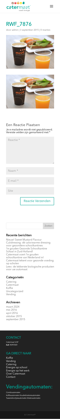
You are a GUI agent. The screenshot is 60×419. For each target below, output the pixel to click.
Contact (10, 377)
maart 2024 (12, 307)
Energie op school (16, 367)
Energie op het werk (17, 371)
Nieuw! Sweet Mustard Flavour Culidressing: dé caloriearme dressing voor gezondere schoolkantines (28, 243)
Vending (11, 294)
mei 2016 (11, 310)
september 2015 (15, 319)
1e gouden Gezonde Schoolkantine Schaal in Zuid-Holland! (26, 250)
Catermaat (12, 285)
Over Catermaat (15, 374)
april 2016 (12, 313)
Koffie (9, 288)
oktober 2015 (14, 316)
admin (15, 30)
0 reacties (45, 30)
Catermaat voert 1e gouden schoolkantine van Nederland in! (25, 256)
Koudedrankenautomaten (30, 395)
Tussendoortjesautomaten (16, 398)
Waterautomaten (33, 398)
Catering (11, 282)
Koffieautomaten (12, 395)
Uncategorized (14, 291)
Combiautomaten (13, 393)
